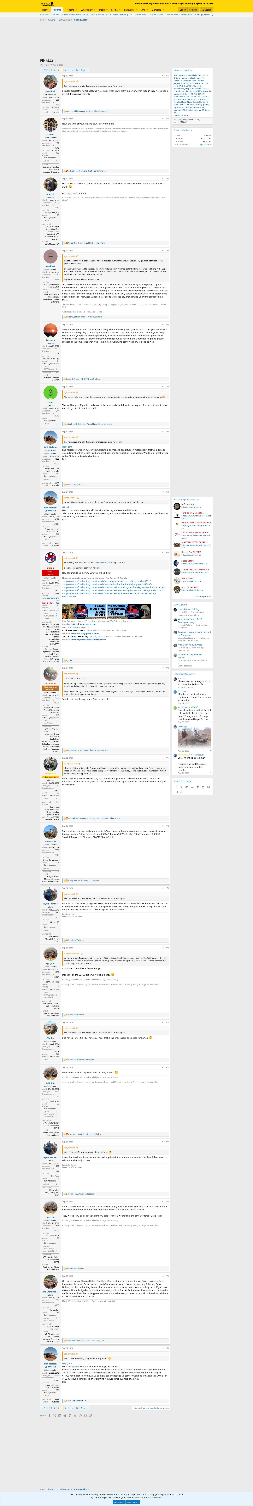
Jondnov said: (70, 497)
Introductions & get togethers (75, 14)
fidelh (187, 94)
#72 (167, 826)
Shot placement (185, 665)
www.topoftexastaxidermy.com (88, 639)
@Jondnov (67, 507)
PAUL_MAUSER (203, 96)
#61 (167, 75)
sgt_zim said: (69, 81)
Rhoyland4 (206, 91)
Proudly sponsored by (186, 499)
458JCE (188, 88)
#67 (167, 431)
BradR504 (188, 86)
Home (45, 9)
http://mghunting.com (191, 507)
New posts (44, 14)
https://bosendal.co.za (191, 555)
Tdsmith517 (197, 88)
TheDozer (202, 99)
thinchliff (196, 91)
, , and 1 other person (87, 111)
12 (58, 924)
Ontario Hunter (180, 78)
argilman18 (178, 107)
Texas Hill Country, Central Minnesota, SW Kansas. (51, 710)
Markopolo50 (179, 110)
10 (56, 798)
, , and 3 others (89, 424)
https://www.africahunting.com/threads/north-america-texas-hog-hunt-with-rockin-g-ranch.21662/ (114, 590)
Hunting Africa (140, 14)
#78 (167, 1201)
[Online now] (50, 337)
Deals (102, 9)
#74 (167, 948)
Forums (57, 9)
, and (87, 171)
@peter (75, 1366)
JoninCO (182, 104)
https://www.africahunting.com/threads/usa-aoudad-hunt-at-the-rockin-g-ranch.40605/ (108, 584)
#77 (167, 1142)
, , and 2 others (87, 750)
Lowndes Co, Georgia (50, 358)
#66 (167, 386)
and (74, 484)
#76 (167, 1067)
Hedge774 (200, 78)
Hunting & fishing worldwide (207, 14)
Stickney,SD (54, 922)
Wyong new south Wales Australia (52, 469)
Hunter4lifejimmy (193, 75)
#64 (167, 250)
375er (202, 107)
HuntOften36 (179, 96)
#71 (167, 758)
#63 (167, 178)
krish (182, 94)
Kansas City (54, 1310)
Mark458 (197, 86)
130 (57, 473)
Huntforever (198, 754)
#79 (167, 1276)
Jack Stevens (194, 83)
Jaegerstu (177, 83)
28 (58, 793)
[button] (77, 9)
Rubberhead (178, 88)
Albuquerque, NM (52, 212)
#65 (167, 324)
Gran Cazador (198, 80)
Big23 (175, 112)
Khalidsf (191, 78)
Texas (56, 593)
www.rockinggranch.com (50, 599)
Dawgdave (182, 726)
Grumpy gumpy (202, 104)
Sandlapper (187, 91)
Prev (46, 69)
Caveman (177, 80)
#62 (167, 118)
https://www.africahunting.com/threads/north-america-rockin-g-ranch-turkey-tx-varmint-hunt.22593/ (115, 587)
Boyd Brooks (179, 75)
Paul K (185, 83)
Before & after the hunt (188, 640)
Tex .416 (204, 83)
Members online (183, 70)
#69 (167, 552)
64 (58, 361)
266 (57, 289)
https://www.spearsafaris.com (194, 563)
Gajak (207, 110)
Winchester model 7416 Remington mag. (190, 621)
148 (57, 715)
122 (57, 153)
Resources (129, 9)
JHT (175, 99)
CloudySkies (186, 102)
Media (114, 9)
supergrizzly (183, 707)
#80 (167, 1348)
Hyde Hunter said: (72, 953)
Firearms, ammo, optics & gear (178, 14)
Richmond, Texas (52, 982)
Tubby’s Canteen (191, 107)
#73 (167, 888)
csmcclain (187, 80)
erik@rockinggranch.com (82, 624)
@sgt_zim (67, 446)
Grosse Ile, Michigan (50, 860)
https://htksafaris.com (191, 581)
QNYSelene (205, 144)
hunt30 (194, 99)
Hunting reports (156, 14)
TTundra (190, 104)
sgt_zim (45, 64)
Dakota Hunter (199, 102)
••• (210, 687)
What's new (87, 9)
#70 (167, 668)
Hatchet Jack (191, 110)
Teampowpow (183, 99)
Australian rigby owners (190, 644)
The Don (181, 678)
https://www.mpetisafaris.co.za (194, 572)
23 (58, 215)
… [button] (72, 69)
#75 (167, 1022)
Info (143, 9)
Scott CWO (178, 86)
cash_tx (205, 75)
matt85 (201, 110)
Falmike (176, 102)
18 (58, 110)
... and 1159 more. (181, 115)
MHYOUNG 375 (198, 94)
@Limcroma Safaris (100, 562)
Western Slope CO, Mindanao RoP (51, 285)
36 (58, 1312)
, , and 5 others (86, 243)
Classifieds (182, 627)
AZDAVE (194, 707)
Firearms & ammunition (188, 615)
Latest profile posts (184, 674)
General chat (183, 650)
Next (83, 69)
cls (208, 99)
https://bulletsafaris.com (192, 590)
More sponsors (203, 596)
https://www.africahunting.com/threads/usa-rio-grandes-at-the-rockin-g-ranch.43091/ (107, 581)
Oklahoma (55, 107)
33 (58, 984)
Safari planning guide (122, 14)
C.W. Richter (191, 96)
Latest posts (180, 604)
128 (57, 1054)
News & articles (97, 14)
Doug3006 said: (70, 763)
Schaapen (182, 691)
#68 (167, 492)
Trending (69, 9)
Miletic (176, 94)
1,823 (57, 605)
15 (77, 69)
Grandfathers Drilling (188, 609)
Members (156, 9)
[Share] (163, 76)
